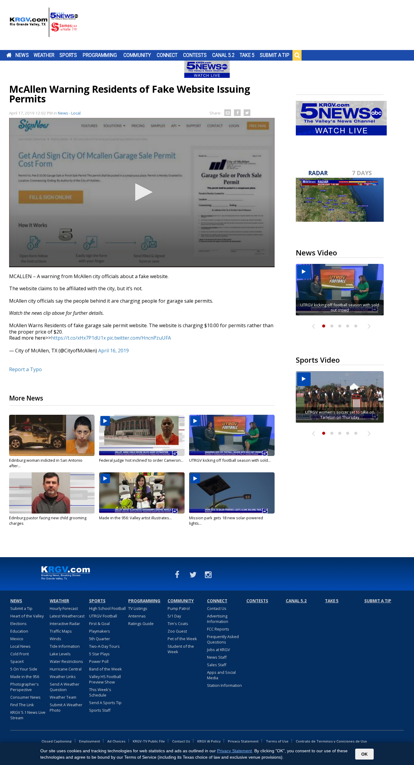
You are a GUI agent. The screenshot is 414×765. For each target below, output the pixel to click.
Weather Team (63, 697)
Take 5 (247, 55)
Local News (20, 646)
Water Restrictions (66, 661)
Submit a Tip (274, 55)
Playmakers (99, 631)
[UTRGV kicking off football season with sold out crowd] (232, 435)
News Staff (217, 657)
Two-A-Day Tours (104, 646)
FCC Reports (218, 629)
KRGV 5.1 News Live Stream (27, 715)
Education (19, 631)
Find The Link (22, 704)
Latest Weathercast (67, 616)
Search (297, 55)
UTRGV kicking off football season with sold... (230, 460)
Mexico (16, 638)
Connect (167, 55)
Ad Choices (116, 741)
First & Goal (99, 623)
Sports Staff (100, 710)
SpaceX (17, 661)
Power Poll (99, 661)
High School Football (107, 608)
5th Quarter (99, 638)
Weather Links (63, 676)
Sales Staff (216, 664)
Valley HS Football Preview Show (105, 679)
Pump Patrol (179, 608)
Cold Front (19, 654)
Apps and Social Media (221, 675)
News (21, 55)
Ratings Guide (141, 623)
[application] (142, 192)
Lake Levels (60, 654)
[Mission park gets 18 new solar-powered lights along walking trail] (232, 493)
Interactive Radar (65, 623)
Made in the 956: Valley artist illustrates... (135, 518)
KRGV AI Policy (209, 741)
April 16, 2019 (113, 350)
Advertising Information (217, 618)
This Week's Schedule (100, 692)
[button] (142, 192)
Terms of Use (277, 741)
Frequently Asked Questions (223, 639)
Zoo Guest (177, 631)
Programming (100, 55)
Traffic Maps (61, 631)
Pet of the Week (182, 638)
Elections (18, 623)
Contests (194, 55)
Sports (68, 55)
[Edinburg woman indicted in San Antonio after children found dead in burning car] (52, 435)
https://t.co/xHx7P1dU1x (78, 337)
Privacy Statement (243, 741)
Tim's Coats (178, 623)
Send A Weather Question (64, 686)
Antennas (137, 616)
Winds (55, 638)
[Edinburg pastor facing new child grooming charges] (52, 493)
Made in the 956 (24, 676)
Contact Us (216, 608)
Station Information (224, 685)
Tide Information (65, 646)
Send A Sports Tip (105, 702)
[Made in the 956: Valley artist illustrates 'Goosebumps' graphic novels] (142, 493)
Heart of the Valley (27, 616)
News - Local (69, 113)
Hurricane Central (66, 669)
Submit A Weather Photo (66, 707)
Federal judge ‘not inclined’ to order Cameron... (141, 460)
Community (137, 55)
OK (364, 754)
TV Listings (137, 608)
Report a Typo (25, 369)
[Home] (44, 25)
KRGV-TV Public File (149, 741)
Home (9, 55)
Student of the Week (181, 649)
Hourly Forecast (64, 608)
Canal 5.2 (223, 55)
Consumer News (25, 697)
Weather (44, 55)
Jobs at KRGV (218, 649)
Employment (89, 741)
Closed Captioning (57, 741)
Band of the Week (105, 669)
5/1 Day (174, 616)
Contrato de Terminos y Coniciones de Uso (331, 741)
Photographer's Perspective (24, 686)
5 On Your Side (23, 669)
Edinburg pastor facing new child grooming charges (47, 520)
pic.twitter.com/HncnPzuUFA (139, 337)
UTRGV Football (103, 616)
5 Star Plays (99, 654)
